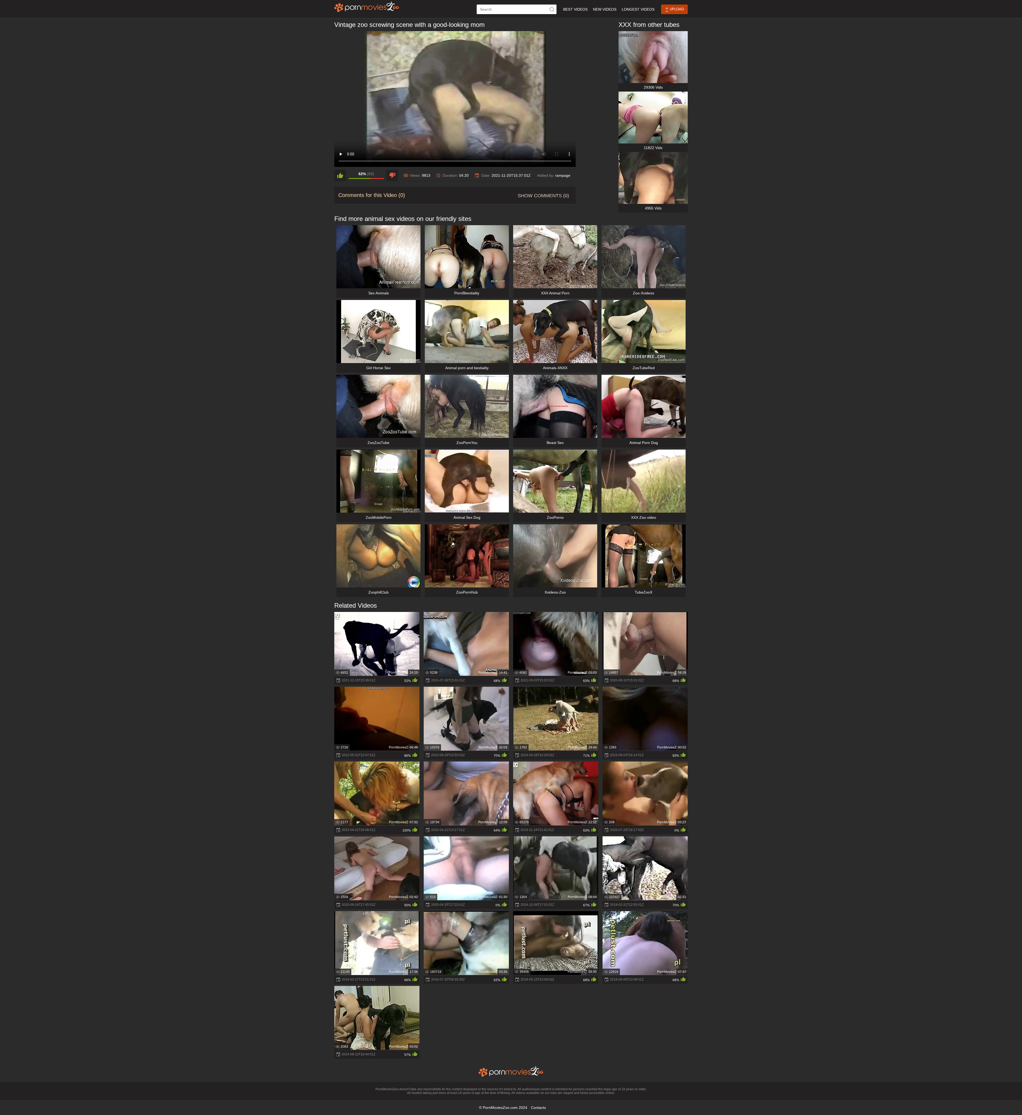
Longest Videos (638, 9)
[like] (340, 175)
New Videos (604, 9)
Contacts (538, 1107)
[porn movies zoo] (366, 6)
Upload (676, 9)
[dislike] (392, 175)
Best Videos (575, 9)
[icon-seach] (552, 9)
